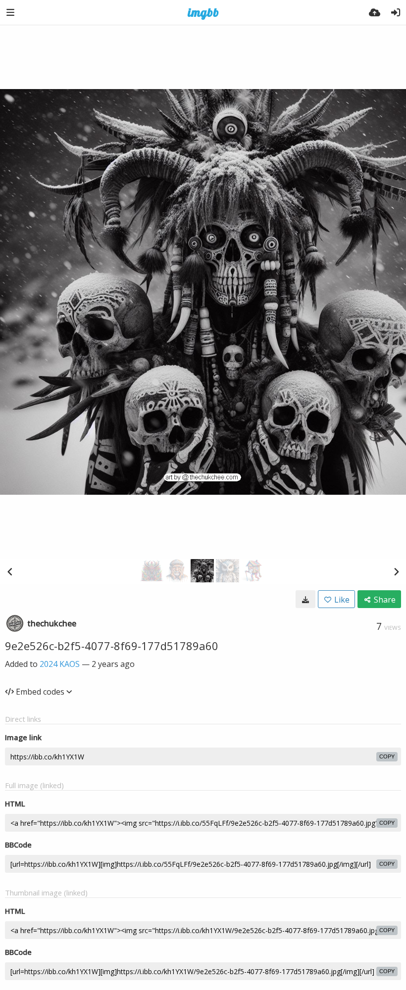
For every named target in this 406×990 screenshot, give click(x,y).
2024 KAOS (60, 664)
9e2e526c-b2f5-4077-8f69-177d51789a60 (111, 645)
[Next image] (396, 571)
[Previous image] (10, 571)
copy (387, 756)
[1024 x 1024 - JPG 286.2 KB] (305, 599)
